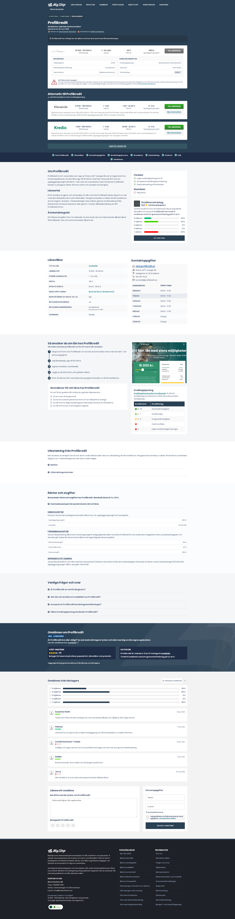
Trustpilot (72, 643)
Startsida (53, 16)
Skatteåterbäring (163, 900)
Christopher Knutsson (67, 32)
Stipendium (161, 867)
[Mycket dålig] (52, 825)
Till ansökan (174, 51)
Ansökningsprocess (119, 155)
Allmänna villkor (163, 858)
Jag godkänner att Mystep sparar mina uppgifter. (166, 817)
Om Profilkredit (62, 155)
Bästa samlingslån (128, 863)
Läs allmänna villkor (167, 818)
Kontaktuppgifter (97, 155)
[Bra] (62, 825)
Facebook (52, 895)
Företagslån (118, 5)
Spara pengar (149, 5)
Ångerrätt (160, 886)
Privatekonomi (57, 9)
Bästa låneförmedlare (130, 877)
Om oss (159, 853)
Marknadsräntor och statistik (169, 877)
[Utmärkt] (73, 825)
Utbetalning (153, 155)
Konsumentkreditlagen (166, 881)
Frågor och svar (163, 863)
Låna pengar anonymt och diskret (135, 886)
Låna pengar (76, 5)
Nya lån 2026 (125, 853)
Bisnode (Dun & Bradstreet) (101, 291)
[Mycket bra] (68, 825)
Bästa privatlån (126, 858)
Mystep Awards (162, 872)
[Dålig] (57, 825)
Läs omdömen (159, 238)
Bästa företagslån (128, 881)
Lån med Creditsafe (128, 895)
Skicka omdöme (165, 825)
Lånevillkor (79, 155)
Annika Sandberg (97, 32)
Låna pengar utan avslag (131, 890)
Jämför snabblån (117, 146)
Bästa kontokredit (128, 872)
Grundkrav (138, 155)
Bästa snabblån (127, 867)
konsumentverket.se (147, 84)
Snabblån (103, 5)
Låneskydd (160, 895)
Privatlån (90, 5)
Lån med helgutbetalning (131, 904)
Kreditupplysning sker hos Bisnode (150, 393)
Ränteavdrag (162, 890)
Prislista (168, 155)
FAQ (179, 155)
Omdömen (163, 5)
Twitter (60, 895)
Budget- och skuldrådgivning (168, 904)
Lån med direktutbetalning (131, 900)
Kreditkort (133, 5)
